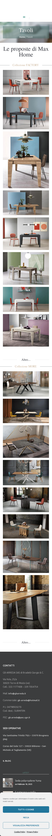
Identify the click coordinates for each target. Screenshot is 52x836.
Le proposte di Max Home (26, 51)
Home (22, 37)
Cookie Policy (19, 832)
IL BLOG (7, 761)
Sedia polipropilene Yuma (28, 780)
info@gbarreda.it (17, 693)
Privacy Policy (32, 832)
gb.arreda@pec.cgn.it (19, 717)
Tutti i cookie (26, 809)
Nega (26, 817)
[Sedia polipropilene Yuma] (8, 783)
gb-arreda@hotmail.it (29, 700)
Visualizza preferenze (26, 825)
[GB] (26, 7)
